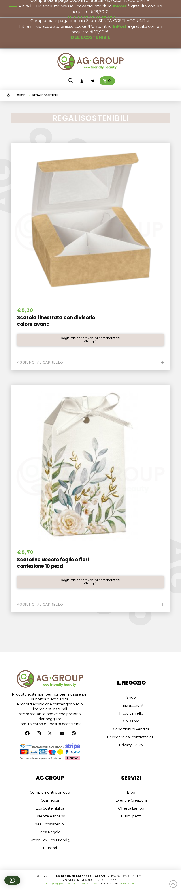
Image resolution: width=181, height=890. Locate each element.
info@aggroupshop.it (61, 883)
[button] (13, 8)
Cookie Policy (88, 883)
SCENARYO (127, 883)
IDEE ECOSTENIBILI (90, 37)
